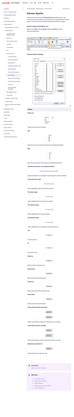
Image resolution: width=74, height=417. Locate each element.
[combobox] (61, 3)
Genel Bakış (6, 8)
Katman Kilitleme (11, 62)
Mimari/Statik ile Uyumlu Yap (14, 81)
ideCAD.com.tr (25, 2)
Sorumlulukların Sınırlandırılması (10, 136)
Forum (31, 2)
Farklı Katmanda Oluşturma (13, 72)
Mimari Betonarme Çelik (9, 109)
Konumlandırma (10, 47)
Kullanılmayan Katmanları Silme (14, 65)
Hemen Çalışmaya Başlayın (9, 21)
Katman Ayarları (11, 75)
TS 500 (5, 118)
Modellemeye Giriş (9, 30)
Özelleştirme (6, 18)
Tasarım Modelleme (8, 24)
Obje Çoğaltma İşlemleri (11, 92)
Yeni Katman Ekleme (12, 56)
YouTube (39, 2)
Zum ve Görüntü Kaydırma (12, 41)
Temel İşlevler (9, 95)
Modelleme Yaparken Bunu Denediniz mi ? (13, 105)
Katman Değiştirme (12, 69)
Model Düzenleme (9, 101)
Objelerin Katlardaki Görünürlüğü (12, 88)
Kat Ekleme (9, 44)
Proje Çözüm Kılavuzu (8, 124)
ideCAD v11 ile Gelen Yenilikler (10, 12)
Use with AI (66, 8)
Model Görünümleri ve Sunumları (11, 27)
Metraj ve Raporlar (7, 127)
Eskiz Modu (10, 84)
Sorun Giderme (7, 133)
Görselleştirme (7, 112)
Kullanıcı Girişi (46, 2)
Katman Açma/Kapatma (13, 59)
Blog (35, 2)
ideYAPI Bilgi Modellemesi (16, 3)
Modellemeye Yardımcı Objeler (11, 98)
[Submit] (52, 3)
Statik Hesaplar (7, 115)
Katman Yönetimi (10, 53)
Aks (7, 50)
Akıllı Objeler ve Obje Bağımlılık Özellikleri (11, 34)
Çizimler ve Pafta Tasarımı (9, 130)
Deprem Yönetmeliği (8, 121)
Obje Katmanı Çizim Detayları (14, 78)
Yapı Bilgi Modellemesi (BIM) (10, 15)
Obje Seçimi (9, 38)
